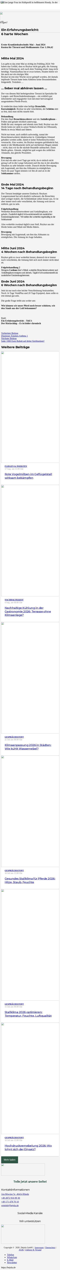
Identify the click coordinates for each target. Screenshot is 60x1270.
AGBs (21, 1250)
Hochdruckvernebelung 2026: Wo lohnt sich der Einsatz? (28, 1147)
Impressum (39, 1247)
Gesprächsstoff (14, 737)
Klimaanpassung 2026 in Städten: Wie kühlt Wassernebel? (28, 746)
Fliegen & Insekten (16, 466)
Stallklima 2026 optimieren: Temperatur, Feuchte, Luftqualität (28, 1013)
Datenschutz (50, 1247)
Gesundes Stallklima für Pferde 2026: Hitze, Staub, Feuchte (30, 880)
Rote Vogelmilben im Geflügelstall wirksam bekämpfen (28, 475)
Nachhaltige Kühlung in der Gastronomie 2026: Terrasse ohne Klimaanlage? (28, 611)
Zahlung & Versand (33, 1250)
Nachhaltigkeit (14, 600)
